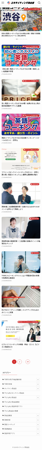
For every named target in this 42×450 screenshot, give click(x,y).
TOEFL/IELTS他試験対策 (12, 379)
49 (28, 362)
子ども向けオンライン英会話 (14, 393)
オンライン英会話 (10, 388)
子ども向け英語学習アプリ (13, 406)
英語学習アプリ (9, 433)
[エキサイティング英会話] (21, 3)
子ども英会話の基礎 (11, 411)
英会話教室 (8, 415)
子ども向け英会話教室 (11, 402)
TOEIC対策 (8, 384)
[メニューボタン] (3, 3)
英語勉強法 (8, 429)
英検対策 (7, 420)
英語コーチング (9, 424)
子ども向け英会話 (10, 397)
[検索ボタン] (39, 3)
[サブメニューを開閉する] (37, 379)
